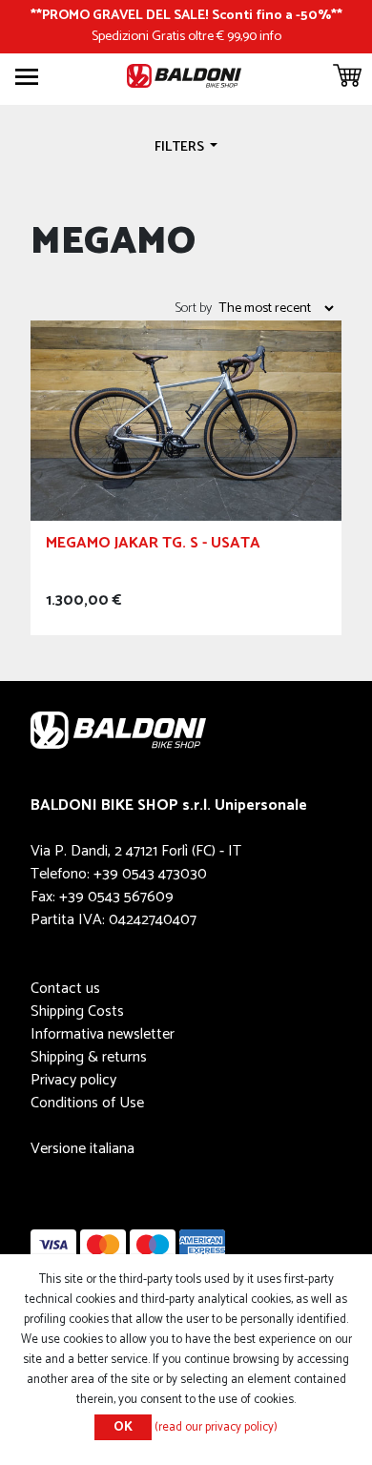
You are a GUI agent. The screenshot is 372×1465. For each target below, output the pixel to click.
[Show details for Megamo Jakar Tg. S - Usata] (186, 420)
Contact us (65, 988)
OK (123, 1427)
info (270, 36)
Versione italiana (82, 1149)
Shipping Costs (77, 1011)
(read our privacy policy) (216, 1427)
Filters (181, 146)
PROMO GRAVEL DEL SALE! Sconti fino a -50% (186, 15)
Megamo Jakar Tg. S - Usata (153, 546)
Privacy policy (73, 1080)
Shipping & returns (89, 1057)
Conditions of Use (87, 1103)
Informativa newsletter (103, 1034)
